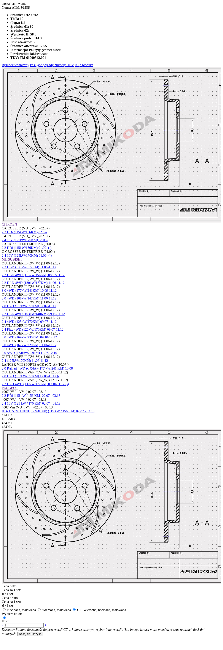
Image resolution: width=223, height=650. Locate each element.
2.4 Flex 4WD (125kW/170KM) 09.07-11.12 (33, 329)
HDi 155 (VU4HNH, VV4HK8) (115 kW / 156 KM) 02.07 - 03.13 (48, 411)
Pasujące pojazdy (42, 65)
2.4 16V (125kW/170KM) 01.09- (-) (27, 255)
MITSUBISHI (12, 259)
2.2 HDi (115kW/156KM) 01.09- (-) (26, 248)
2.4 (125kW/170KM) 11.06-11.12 (25, 360)
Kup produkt (84, 65)
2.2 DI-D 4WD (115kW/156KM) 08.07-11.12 (33, 275)
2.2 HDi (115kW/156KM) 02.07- (24, 232)
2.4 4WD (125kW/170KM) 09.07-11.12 (29, 321)
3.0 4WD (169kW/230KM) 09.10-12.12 (29, 337)
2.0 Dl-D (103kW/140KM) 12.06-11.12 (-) (31, 376)
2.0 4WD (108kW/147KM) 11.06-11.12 (29, 298)
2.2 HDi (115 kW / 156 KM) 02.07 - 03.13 (31, 395)
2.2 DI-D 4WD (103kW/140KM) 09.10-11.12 (33, 314)
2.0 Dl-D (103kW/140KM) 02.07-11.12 (29, 306)
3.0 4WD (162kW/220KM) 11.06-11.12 (29, 345)
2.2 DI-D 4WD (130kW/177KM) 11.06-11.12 (33, 283)
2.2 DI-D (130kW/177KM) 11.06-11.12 (29, 267)
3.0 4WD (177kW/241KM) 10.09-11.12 (29, 290)
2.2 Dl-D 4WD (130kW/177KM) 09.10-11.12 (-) (35, 384)
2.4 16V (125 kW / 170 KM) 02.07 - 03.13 (31, 403)
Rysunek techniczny (15, 65)
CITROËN (9, 224)
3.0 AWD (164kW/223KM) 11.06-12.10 (29, 353)
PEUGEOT (10, 388)
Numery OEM (64, 65)
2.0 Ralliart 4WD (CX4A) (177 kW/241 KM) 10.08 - (38, 368)
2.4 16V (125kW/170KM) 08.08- (25, 240)
